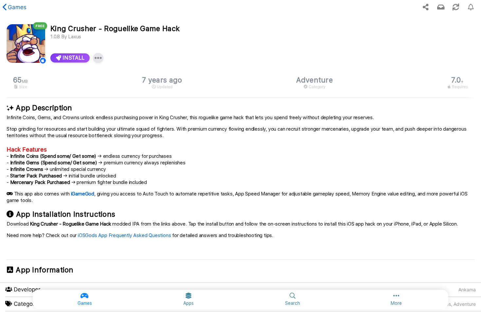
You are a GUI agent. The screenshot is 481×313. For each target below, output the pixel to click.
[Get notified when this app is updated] (471, 7)
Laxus (74, 37)
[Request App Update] (456, 7)
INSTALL (72, 58)
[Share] (426, 7)
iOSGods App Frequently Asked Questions (124, 235)
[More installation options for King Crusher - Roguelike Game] (98, 58)
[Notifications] (441, 7)
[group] (240, 83)
